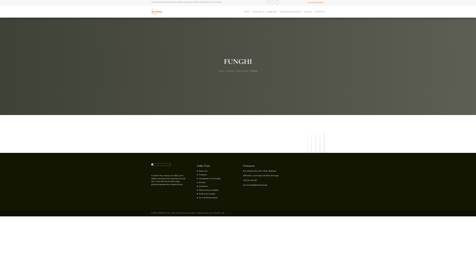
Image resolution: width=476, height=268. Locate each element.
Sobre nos (272, 12)
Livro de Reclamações (208, 198)
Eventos (308, 12)
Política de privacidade (208, 190)
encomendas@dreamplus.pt (255, 185)
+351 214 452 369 (250, 180)
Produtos (257, 12)
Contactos (320, 12)
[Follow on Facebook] (268, 2)
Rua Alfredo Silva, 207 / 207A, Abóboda (259, 171)
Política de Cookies (207, 194)
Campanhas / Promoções (210, 178)
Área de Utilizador (316, 2)
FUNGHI (238, 61)
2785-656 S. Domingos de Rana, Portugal (261, 175)
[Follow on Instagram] (277, 2)
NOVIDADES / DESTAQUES (290, 12)
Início (247, 12)
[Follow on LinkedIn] (272, 2)
